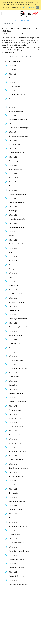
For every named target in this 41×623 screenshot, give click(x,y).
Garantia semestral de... (17, 460)
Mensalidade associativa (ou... (19, 551)
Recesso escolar (14, 285)
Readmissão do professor (17, 518)
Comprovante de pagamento (18, 136)
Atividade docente (15, 103)
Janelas (11, 235)
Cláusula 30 (15, 57)
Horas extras (13, 260)
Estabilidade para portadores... (19, 468)
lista (10, 21)
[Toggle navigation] (3, 13)
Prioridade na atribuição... (17, 219)
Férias (11, 277)
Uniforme (12, 252)
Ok (37, 7)
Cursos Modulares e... (16, 111)
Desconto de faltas (15, 410)
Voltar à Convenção (12, 61)
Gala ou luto (13, 385)
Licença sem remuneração (18, 368)
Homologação (13, 493)
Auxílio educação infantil (17, 343)
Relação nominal (14, 186)
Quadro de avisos (14, 534)
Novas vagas (13, 211)
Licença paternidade (15, 352)
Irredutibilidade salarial (16, 202)
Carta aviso (12, 485)
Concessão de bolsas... (16, 294)
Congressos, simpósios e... (18, 543)
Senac (17, 21)
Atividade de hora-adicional (18, 119)
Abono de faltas (14, 377)
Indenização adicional (16, 509)
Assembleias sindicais (16, 568)
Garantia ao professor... (16, 426)
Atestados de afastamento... (18, 402)
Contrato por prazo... (15, 161)
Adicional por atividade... (17, 152)
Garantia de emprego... (16, 418)
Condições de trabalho (16, 244)
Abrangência (13, 69)
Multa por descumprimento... (18, 584)
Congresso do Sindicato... (17, 559)
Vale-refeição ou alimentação (18, 318)
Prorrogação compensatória (18, 269)
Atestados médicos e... (16, 393)
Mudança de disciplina (16, 227)
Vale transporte (14, 310)
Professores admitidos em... (18, 194)
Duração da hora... (15, 177)
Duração (11, 78)
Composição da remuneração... (19, 128)
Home (5, 21)
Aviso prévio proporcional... (18, 501)
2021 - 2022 (25, 21)
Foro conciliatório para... (17, 576)
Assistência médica (15, 335)
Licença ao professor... (16, 360)
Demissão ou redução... (17, 476)
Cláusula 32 (26, 57)
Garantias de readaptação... (18, 451)
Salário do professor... (16, 169)
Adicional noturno (14, 144)
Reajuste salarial (14, 86)
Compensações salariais (17, 94)
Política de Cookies (28, 7)
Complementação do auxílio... (19, 327)
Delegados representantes (18, 526)
